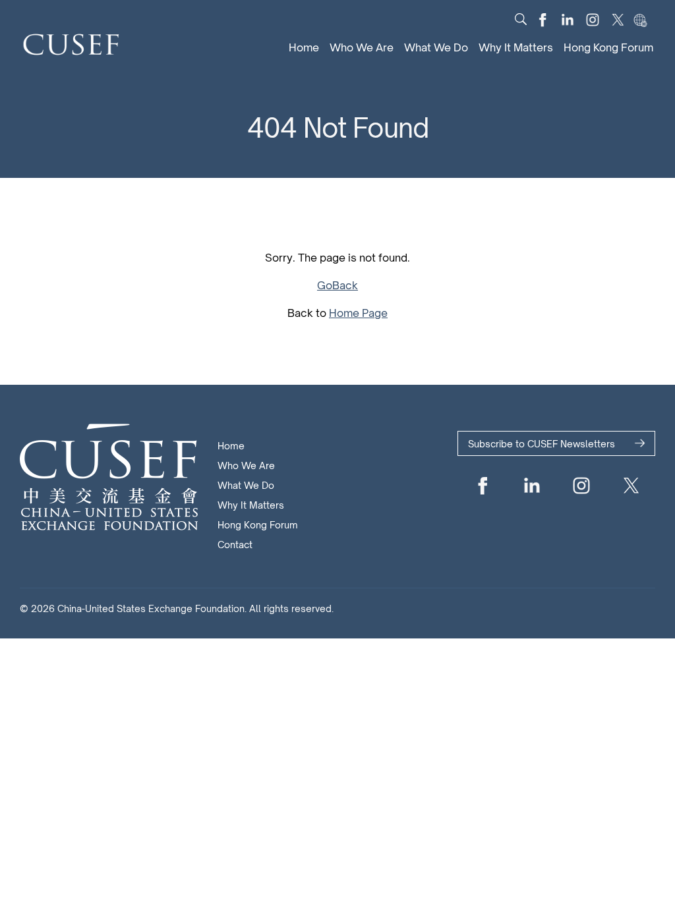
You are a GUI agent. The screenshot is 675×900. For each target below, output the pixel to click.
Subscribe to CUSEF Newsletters (541, 443)
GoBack (337, 285)
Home (304, 47)
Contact (235, 544)
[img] (521, 19)
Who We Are (362, 47)
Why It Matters (516, 47)
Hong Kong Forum (608, 47)
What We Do (436, 47)
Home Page (358, 313)
